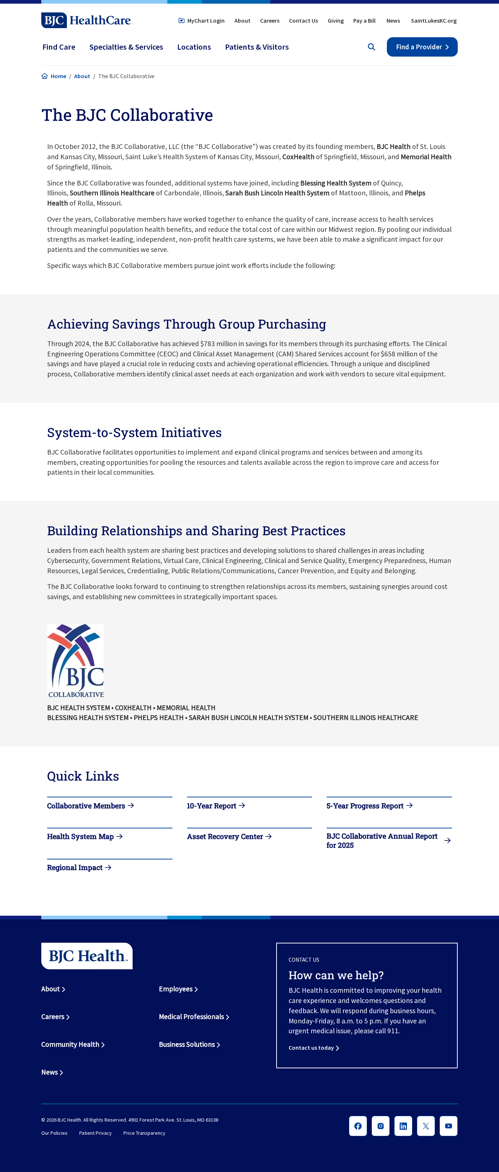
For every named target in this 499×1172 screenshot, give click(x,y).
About (243, 20)
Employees (176, 988)
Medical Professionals (191, 1016)
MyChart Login (206, 20)
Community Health (70, 1044)
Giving (336, 20)
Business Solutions (187, 1044)
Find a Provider (419, 46)
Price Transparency (144, 1133)
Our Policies (54, 1133)
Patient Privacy (95, 1133)
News (393, 20)
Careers (269, 20)
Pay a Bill (364, 20)
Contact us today (311, 1047)
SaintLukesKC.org (434, 20)
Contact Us (303, 20)
